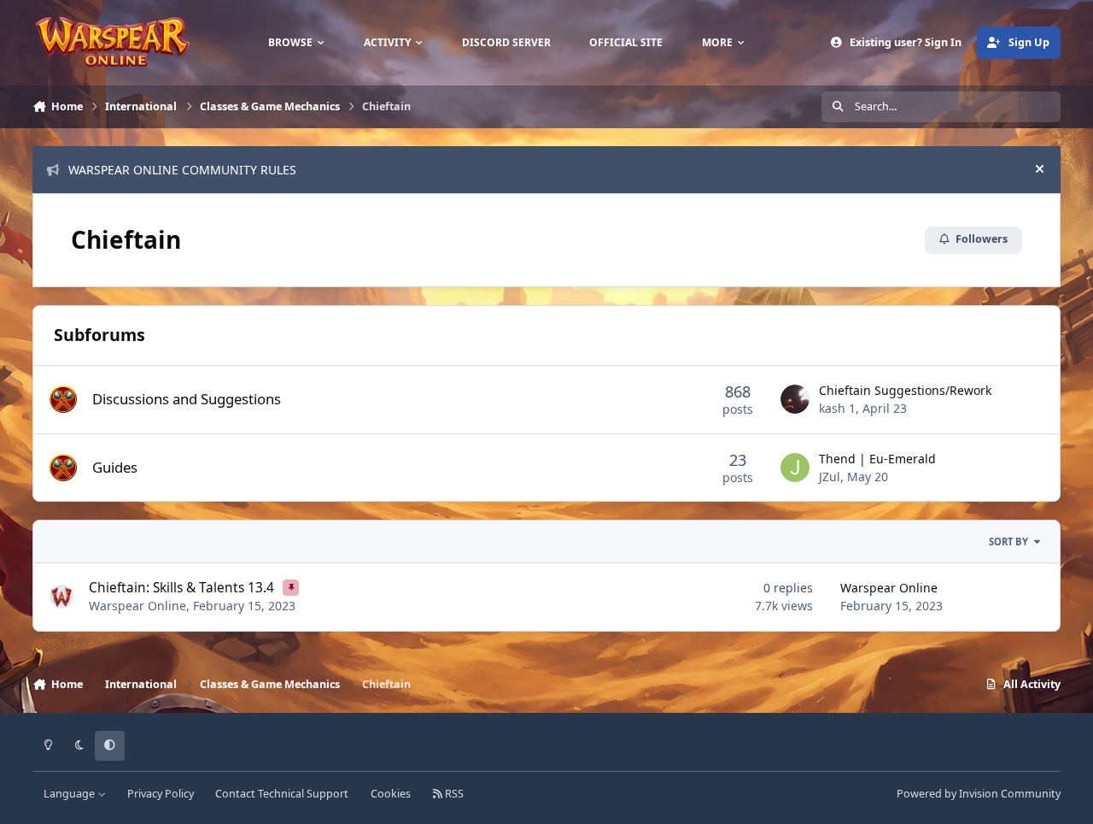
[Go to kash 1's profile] (795, 399)
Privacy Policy (160, 793)
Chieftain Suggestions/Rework (905, 390)
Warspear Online (137, 605)
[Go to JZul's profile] (795, 467)
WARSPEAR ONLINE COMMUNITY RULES (182, 170)
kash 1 (837, 408)
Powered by (979, 793)
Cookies (391, 793)
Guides (114, 467)
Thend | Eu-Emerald (877, 458)
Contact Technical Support (281, 793)
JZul (829, 476)
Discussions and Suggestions (186, 399)
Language (70, 793)
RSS (453, 793)
